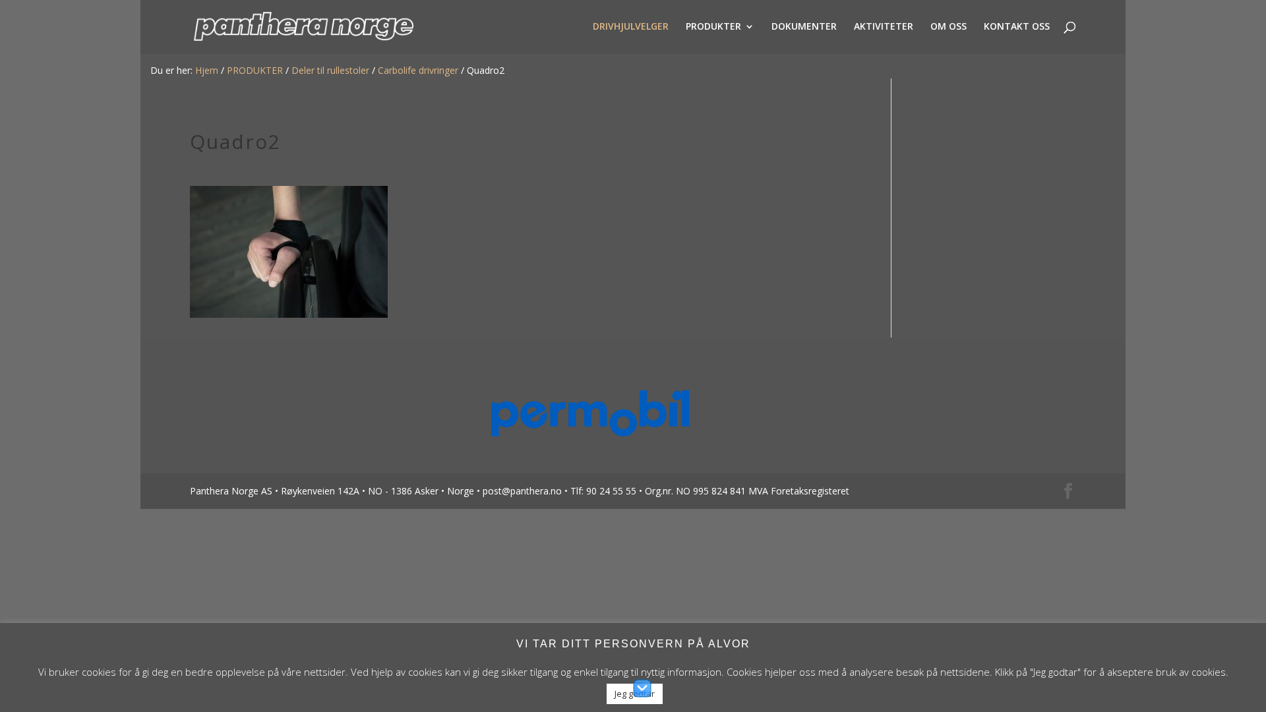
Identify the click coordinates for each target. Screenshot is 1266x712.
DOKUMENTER (804, 27)
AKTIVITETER (883, 27)
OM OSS (948, 27)
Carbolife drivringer (418, 70)
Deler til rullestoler (330, 70)
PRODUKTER (713, 27)
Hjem (206, 70)
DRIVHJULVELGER (631, 27)
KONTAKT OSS (1017, 27)
